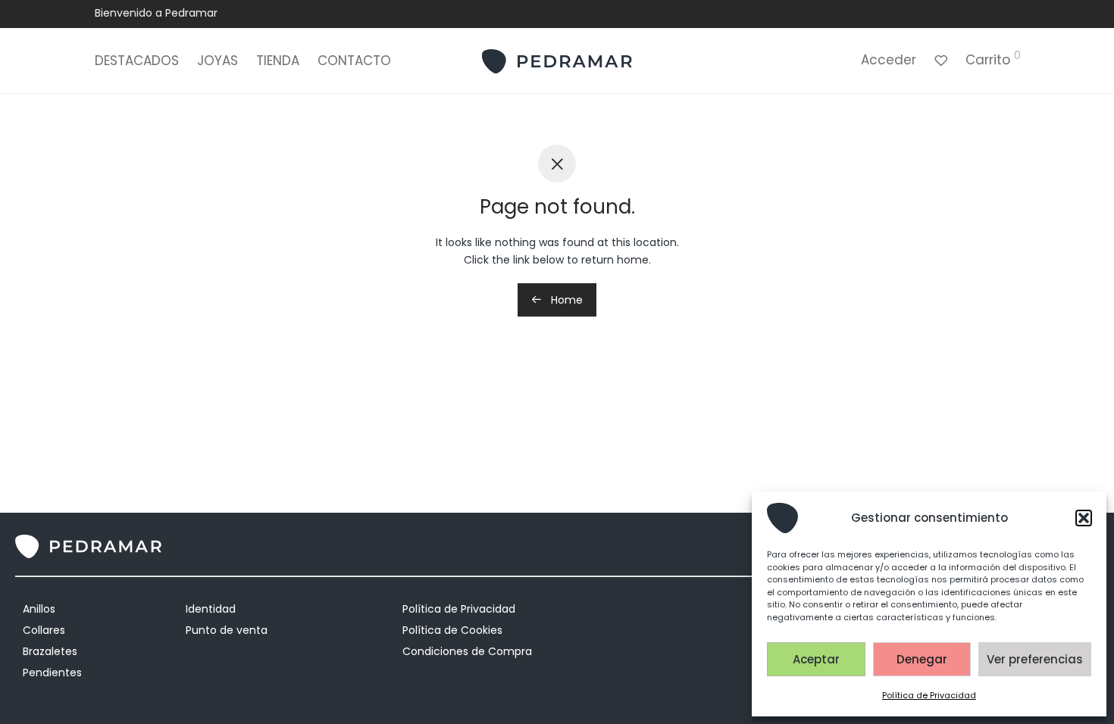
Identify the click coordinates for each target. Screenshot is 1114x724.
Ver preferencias (1035, 659)
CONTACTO (354, 60)
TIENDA (277, 60)
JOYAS (217, 60)
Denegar (922, 659)
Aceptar (816, 659)
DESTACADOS (137, 60)
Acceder (888, 60)
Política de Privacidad (929, 695)
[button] (1083, 518)
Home (565, 299)
